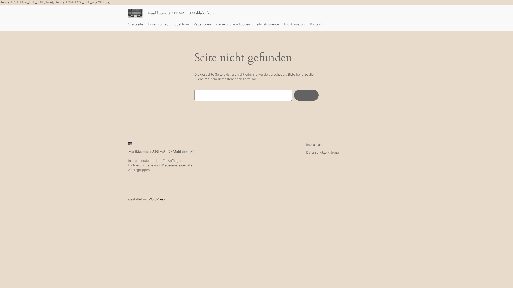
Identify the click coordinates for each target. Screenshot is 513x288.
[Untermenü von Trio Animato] (304, 24)
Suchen (306, 95)
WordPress (157, 199)
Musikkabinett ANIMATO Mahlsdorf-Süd (181, 13)
